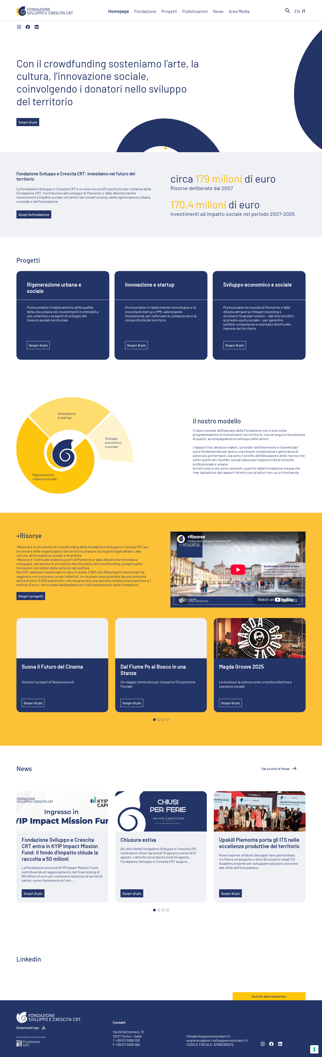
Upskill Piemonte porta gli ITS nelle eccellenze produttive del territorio (259, 843)
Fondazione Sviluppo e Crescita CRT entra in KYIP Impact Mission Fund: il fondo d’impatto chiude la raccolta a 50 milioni (60, 849)
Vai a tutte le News (276, 768)
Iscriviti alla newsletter (269, 996)
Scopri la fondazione (33, 214)
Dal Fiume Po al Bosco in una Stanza (153, 670)
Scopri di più (27, 122)
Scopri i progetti (30, 596)
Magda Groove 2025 (241, 667)
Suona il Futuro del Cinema (52, 667)
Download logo (27, 1027)
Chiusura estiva (138, 840)
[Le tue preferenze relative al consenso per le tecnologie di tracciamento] (314, 1049)
